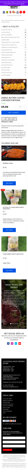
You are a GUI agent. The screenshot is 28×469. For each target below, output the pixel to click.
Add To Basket (13, 112)
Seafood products (7, 65)
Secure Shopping (7, 411)
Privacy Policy (6, 402)
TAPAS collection (6, 72)
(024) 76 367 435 (17, 15)
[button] (24, 81)
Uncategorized (5, 75)
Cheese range (5, 40)
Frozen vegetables (6, 55)
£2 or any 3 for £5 (6, 30)
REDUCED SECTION (6, 62)
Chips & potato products (9, 45)
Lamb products (5, 57)
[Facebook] (3, 119)
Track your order (7, 399)
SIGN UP (7, 449)
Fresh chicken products (8, 52)
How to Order (6, 407)
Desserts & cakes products (9, 47)
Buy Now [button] (9, 183)
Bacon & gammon (6, 35)
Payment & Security (8, 404)
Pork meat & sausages (7, 60)
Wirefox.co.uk (23, 467)
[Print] (15, 119)
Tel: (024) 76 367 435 (8, 385)
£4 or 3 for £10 (5, 32)
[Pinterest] (11, 119)
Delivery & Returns (8, 400)
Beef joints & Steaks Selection (10, 37)
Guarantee (6, 409)
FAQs (4, 413)
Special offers (5, 70)
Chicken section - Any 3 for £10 (10, 42)
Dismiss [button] (22, 4)
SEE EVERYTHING (9, 20)
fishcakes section (6, 50)
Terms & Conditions (8, 406)
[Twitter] (7, 119)
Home (2, 20)
